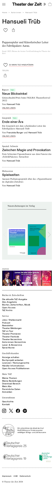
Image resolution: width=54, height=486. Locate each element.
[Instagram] (4, 411)
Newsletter (7, 325)
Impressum (7, 476)
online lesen (8, 108)
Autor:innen (16, 12)
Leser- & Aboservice (12, 345)
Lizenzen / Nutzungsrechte (15, 363)
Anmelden (7, 392)
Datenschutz (25, 476)
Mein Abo (7, 386)
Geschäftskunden (10, 353)
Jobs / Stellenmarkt (12, 320)
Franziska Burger (15, 132)
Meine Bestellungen (12, 381)
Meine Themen (9, 378)
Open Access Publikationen (16, 368)
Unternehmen (8, 397)
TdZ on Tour (7, 331)
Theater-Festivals (10, 336)
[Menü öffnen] (3, 4)
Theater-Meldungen (12, 328)
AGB (16, 476)
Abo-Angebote (9, 302)
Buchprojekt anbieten (12, 360)
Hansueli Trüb (13, 104)
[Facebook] (18, 411)
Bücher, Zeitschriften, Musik (16, 304)
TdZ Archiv (7, 310)
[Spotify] (25, 411)
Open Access (9, 307)
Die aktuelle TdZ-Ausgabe (14, 299)
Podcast (6, 323)
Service (5, 316)
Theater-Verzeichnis (12, 339)
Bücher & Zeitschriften (13, 295)
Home (4, 12)
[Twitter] (11, 411)
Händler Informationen (13, 365)
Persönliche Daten (11, 389)
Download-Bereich (11, 383)
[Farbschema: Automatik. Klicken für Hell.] (44, 4)
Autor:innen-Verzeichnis (14, 342)
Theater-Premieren (11, 334)
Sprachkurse (8, 347)
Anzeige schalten (10, 357)
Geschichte (8, 401)
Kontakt (6, 404)
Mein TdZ (7, 374)
